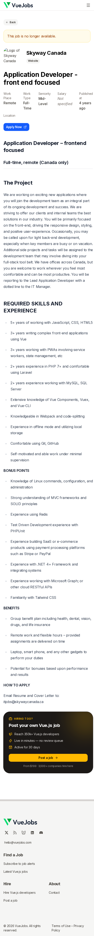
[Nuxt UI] (18, 5)
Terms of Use (61, 926)
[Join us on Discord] (41, 832)
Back (13, 22)
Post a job (45, 758)
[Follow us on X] (6, 833)
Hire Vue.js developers (19, 892)
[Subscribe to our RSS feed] (14, 832)
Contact (54, 892)
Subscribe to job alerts (19, 863)
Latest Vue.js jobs (15, 871)
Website (33, 60)
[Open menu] (88, 5)
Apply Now (14, 127)
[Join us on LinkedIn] (32, 832)
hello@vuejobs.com (17, 842)
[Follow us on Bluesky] (23, 832)
